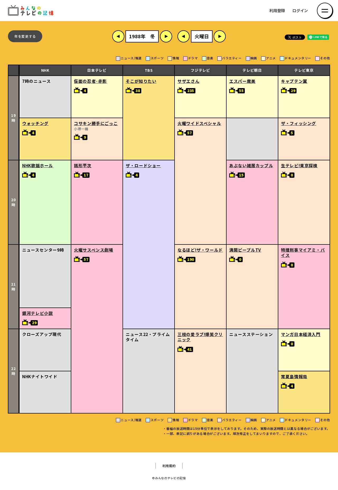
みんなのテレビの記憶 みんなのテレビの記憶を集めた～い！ (31, 10)
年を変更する (25, 36)
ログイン (300, 11)
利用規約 (169, 465)
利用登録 (277, 11)
